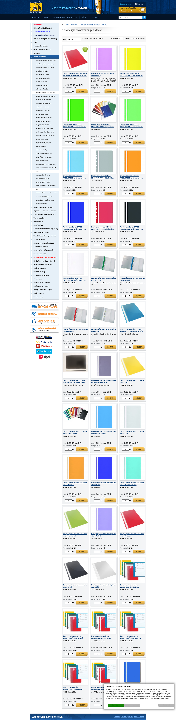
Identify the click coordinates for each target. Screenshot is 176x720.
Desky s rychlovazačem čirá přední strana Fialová (103, 535)
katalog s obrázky (89, 38)
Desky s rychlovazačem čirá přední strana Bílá (103, 586)
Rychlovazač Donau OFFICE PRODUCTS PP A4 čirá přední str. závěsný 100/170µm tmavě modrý (102, 127)
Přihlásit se (139, 4)
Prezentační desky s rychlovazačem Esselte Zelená (103, 279)
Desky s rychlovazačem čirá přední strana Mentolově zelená (132, 484)
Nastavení (166, 705)
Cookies (117, 717)
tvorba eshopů (139, 717)
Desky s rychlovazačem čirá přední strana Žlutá (132, 381)
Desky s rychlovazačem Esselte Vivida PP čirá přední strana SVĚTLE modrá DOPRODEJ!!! (132, 331)
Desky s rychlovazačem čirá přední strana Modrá (103, 484)
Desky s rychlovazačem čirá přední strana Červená (132, 535)
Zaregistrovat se (125, 4)
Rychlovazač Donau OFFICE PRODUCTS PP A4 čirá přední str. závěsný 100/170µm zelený (74, 127)
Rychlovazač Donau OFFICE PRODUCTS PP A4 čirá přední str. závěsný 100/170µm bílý (74, 280)
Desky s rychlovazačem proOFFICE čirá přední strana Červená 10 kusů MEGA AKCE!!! (75, 76)
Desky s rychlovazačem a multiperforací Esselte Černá (72, 688)
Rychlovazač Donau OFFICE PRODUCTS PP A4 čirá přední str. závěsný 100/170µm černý (131, 229)
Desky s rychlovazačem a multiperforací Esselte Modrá (101, 637)
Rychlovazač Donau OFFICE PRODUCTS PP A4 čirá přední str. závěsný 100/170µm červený (102, 229)
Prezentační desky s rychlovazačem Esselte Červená (75, 330)
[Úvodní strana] (66, 7)
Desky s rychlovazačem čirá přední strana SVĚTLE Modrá (103, 433)
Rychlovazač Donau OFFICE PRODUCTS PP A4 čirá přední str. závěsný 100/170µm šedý (102, 178)
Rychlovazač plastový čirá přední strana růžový (102, 75)
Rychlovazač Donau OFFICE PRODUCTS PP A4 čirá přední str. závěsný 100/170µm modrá (74, 229)
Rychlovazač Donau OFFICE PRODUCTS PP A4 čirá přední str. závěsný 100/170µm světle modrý (74, 178)
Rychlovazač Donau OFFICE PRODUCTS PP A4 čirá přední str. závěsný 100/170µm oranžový (131, 178)
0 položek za (127, 11)
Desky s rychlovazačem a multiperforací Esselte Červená (130, 637)
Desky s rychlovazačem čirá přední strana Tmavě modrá (75, 433)
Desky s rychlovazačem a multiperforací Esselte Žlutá (129, 586)
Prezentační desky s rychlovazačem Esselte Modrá (132, 279)
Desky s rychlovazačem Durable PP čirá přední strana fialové (103, 381)
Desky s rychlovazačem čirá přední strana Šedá (132, 433)
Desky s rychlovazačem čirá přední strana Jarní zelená (75, 535)
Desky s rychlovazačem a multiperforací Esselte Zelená (73, 637)
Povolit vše (115, 705)
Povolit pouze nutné (132, 705)
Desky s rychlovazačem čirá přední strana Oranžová (75, 484)
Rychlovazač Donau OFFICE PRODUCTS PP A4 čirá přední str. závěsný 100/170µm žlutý (131, 76)
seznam (100, 38)
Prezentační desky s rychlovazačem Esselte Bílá (103, 330)
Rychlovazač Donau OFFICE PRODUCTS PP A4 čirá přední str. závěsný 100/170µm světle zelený (131, 127)
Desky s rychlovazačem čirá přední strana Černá (75, 586)
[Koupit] (82, 91)
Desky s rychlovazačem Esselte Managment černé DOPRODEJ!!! (74, 381)
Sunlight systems (127, 717)
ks (73, 91)
